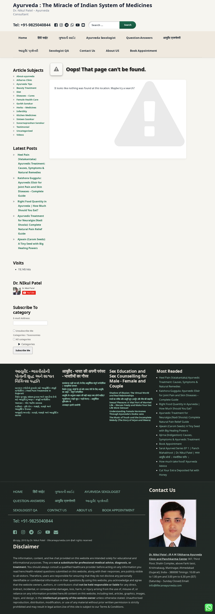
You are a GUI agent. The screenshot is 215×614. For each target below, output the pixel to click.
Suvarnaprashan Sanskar (30, 122)
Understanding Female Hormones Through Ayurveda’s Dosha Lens (127, 412)
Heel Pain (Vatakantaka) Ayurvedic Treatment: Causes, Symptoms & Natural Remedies (31, 163)
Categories (28, 344)
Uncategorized (25, 130)
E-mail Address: (21, 318)
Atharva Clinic (24, 80)
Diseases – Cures (25, 95)
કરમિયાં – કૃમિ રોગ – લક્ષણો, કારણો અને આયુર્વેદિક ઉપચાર (33, 408)
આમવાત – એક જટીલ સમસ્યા (28, 402)
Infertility (22, 111)
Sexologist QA (59, 51)
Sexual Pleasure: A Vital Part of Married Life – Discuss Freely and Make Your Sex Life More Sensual (130, 405)
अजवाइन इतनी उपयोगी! (71, 404)
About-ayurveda (25, 76)
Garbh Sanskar (25, 103)
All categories (23, 339)
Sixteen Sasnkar (25, 119)
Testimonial (23, 126)
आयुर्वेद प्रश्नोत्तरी (172, 38)
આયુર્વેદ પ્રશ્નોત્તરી (28, 51)
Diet (19, 91)
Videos (20, 134)
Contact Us (87, 51)
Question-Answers (139, 38)
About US (112, 51)
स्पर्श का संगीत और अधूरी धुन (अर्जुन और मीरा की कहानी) (131, 398)
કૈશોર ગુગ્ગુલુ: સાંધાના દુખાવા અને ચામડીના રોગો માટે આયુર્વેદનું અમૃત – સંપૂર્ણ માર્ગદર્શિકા (36, 398)
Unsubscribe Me (24, 330)
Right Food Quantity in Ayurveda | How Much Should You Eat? (32, 206)
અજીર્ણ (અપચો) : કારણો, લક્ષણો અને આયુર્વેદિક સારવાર (36, 414)
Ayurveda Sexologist (100, 38)
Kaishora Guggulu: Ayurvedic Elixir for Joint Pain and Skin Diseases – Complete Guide (30, 186)
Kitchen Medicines (26, 115)
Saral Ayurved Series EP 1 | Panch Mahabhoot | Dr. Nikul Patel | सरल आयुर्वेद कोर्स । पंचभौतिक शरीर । (179, 453)
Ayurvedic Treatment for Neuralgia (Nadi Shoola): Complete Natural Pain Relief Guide (31, 224)
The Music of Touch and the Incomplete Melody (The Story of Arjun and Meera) (130, 419)
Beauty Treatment (26, 87)
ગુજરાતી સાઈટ (67, 38)
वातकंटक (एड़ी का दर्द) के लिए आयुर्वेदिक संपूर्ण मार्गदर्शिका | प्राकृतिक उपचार (83, 384)
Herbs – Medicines (26, 107)
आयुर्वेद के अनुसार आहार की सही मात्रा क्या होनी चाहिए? (83, 395)
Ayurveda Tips (24, 83)
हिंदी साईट (43, 38)
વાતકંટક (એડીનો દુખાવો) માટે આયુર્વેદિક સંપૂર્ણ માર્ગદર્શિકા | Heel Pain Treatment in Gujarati (35, 390)
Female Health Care (27, 99)
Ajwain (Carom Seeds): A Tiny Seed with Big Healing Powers (31, 244)
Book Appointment (143, 51)
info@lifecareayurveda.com (165, 585)
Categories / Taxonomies (26, 335)
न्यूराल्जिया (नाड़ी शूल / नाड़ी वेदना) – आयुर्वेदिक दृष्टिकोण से (80, 400)
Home (22, 38)
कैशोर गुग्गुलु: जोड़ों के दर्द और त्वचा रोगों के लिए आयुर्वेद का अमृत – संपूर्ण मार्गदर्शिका (83, 390)
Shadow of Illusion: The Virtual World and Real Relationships (129, 394)
